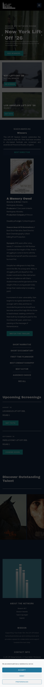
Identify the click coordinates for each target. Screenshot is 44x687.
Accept (22, 670)
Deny (22, 676)
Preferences (22, 682)
